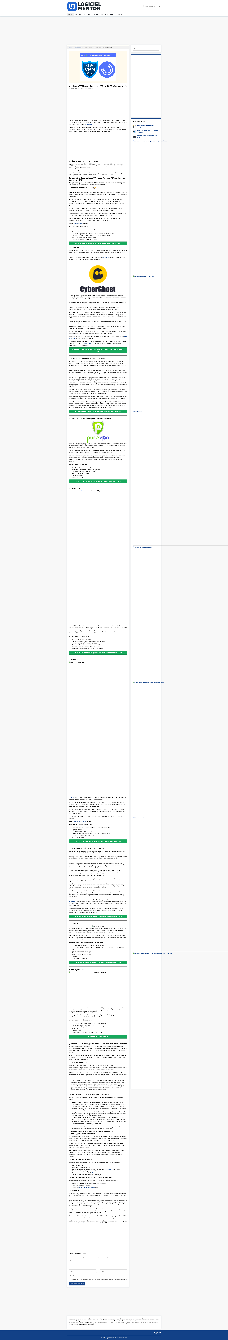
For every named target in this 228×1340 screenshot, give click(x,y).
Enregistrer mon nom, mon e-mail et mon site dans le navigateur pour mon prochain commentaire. (98, 1280)
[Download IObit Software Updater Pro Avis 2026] (134, 136)
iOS (102, 14)
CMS (106, 14)
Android (96, 14)
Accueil (70, 14)
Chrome (84, 343)
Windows (78, 14)
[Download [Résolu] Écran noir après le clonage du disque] (134, 126)
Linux (89, 14)
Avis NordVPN (78, 223)
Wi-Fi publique (89, 124)
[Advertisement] (114, 30)
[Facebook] (155, 1333)
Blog (111, 14)
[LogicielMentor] (84, 6)
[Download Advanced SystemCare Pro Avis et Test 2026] (134, 131)
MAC (84, 14)
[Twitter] (157, 1333)
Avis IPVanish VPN (80, 821)
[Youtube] (160, 1333)
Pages (118, 14)
